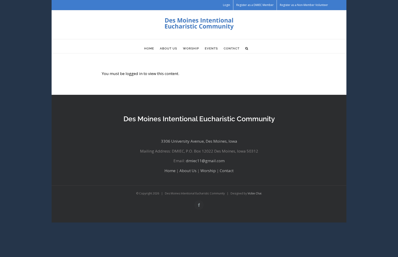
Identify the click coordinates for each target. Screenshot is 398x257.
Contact (227, 170)
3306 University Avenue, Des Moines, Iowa (199, 141)
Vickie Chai (254, 193)
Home (170, 170)
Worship (208, 170)
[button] (246, 48)
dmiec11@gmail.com (205, 160)
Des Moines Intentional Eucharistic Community (199, 119)
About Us (187, 170)
